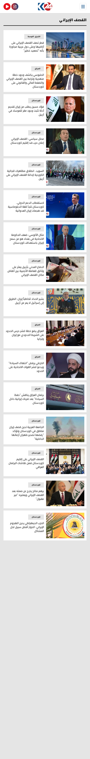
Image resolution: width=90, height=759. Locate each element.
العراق (37, 69)
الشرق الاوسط (34, 36)
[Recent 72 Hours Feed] (14, 6)
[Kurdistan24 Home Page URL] (45, 6)
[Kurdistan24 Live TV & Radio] (6, 6)
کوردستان (36, 100)
